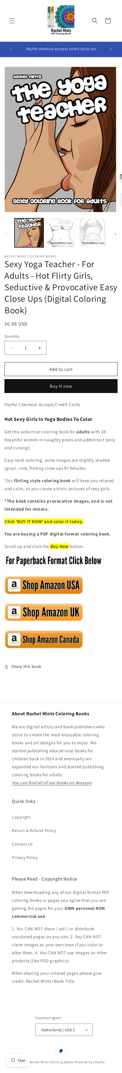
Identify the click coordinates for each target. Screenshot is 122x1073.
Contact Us (22, 844)
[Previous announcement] (10, 49)
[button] (11, 20)
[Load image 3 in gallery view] (92, 232)
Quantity (11, 336)
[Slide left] (6, 234)
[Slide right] (115, 234)
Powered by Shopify (89, 1062)
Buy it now (61, 386)
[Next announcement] (111, 49)
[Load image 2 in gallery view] (61, 232)
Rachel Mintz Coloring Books (51, 1062)
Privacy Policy (25, 857)
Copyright (21, 817)
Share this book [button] (26, 666)
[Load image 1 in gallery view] (29, 232)
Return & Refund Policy (34, 830)
